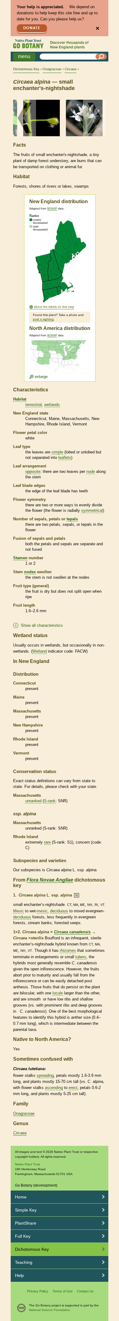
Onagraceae (52, 69)
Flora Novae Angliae (50, 879)
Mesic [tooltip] (18, 911)
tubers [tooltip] (80, 957)
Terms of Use (62, 1291)
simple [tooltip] (57, 452)
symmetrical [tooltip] (92, 510)
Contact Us (85, 1291)
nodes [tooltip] (30, 572)
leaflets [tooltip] (64, 457)
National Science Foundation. (50, 1310)
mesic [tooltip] (42, 911)
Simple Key (26, 1210)
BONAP (52, 208)
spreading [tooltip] (45, 1075)
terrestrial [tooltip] (33, 404)
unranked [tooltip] (33, 801)
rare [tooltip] (47, 842)
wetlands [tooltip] (52, 404)
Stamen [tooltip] (20, 558)
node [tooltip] (90, 471)
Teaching (23, 1262)
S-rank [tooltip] (50, 801)
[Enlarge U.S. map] (59, 359)
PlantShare (25, 1223)
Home (21, 1196)
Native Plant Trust (27, 1164)
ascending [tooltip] (54, 1087)
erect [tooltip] (73, 1087)
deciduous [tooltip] (59, 911)
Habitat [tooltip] (19, 399)
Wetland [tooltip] (39, 651)
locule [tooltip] (57, 993)
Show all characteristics (42, 625)
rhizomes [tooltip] (68, 950)
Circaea (20, 1133)
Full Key (23, 1236)
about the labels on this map (54, 306)
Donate (31, 28)
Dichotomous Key (26, 69)
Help (19, 1275)
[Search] (101, 57)
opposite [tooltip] (32, 471)
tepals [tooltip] (72, 519)
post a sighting (43, 319)
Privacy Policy (37, 1291)
